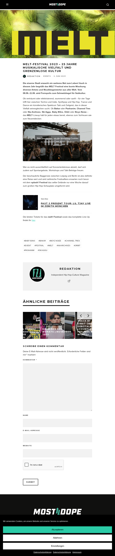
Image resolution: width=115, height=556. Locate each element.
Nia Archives (64, 246)
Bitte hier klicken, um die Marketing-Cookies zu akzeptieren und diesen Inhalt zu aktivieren (57, 141)
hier (33, 220)
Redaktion (33, 76)
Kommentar (30, 360)
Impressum (76, 552)
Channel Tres (73, 241)
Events (47, 76)
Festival (40, 246)
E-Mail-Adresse (31, 430)
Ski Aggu (43, 250)
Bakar (43, 241)
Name (25, 415)
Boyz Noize (55, 241)
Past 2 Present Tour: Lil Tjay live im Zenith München (66, 204)
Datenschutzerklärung (43, 552)
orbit (77, 246)
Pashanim (29, 250)
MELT (51, 246)
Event (28, 246)
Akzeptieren (57, 529)
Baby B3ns (30, 241)
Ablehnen (57, 537)
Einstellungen (57, 546)
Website (27, 445)
